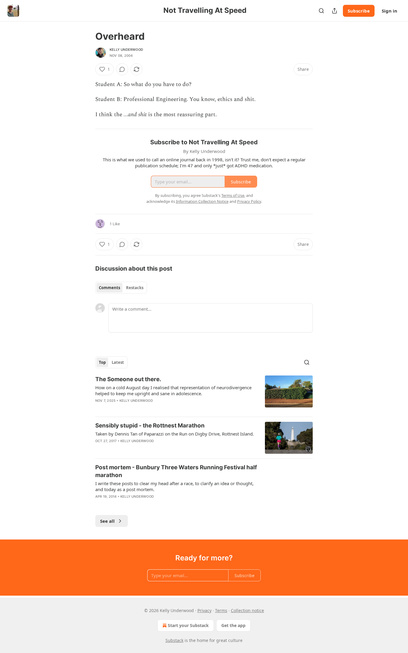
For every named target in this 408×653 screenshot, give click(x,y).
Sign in (389, 11)
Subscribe (359, 11)
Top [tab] (102, 362)
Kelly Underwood (126, 49)
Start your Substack (188, 625)
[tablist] (121, 288)
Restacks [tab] (134, 287)
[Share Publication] (334, 11)
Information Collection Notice (202, 201)
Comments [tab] (109, 287)
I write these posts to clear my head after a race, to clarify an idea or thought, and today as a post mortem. (174, 486)
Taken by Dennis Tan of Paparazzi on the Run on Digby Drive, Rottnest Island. (174, 434)
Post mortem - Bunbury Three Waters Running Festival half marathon (176, 471)
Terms (221, 610)
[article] (204, 393)
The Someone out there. (128, 379)
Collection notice (247, 610)
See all (107, 521)
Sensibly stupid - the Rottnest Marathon (150, 425)
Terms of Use (232, 195)
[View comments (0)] (122, 69)
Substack (174, 640)
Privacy (204, 610)
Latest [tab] (118, 362)
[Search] (321, 11)
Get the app (233, 625)
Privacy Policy (249, 201)
